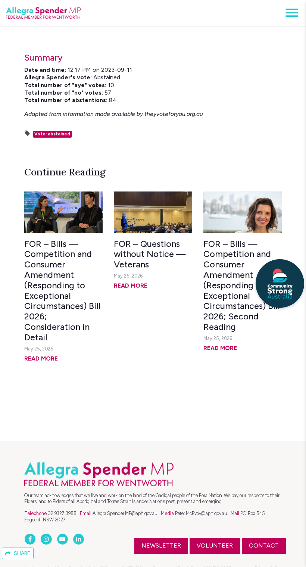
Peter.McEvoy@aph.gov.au (201, 513)
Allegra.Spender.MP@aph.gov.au (125, 513)
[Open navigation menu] (289, 13)
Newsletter (161, 545)
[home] (43, 13)
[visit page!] (30, 539)
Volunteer (215, 545)
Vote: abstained (52, 134)
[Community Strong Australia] (280, 283)
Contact (264, 545)
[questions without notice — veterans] (153, 212)
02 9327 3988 (62, 513)
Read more (41, 358)
